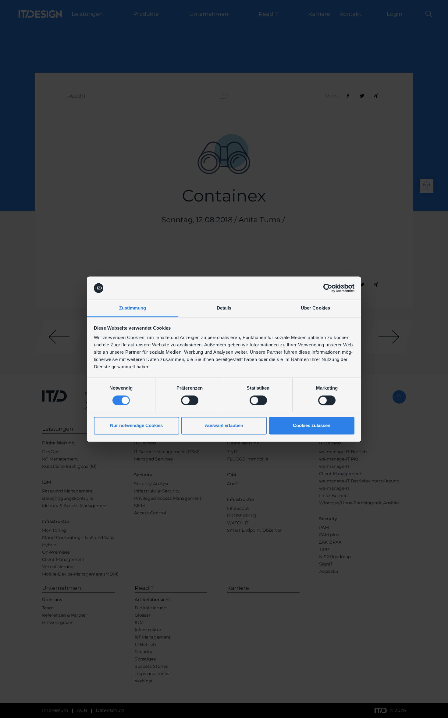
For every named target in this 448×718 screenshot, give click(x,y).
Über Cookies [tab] (315, 308)
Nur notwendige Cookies (136, 425)
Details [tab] (224, 308)
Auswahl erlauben (224, 425)
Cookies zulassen (311, 425)
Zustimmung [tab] (132, 308)
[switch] (189, 400)
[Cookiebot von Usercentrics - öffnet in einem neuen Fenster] (327, 287)
